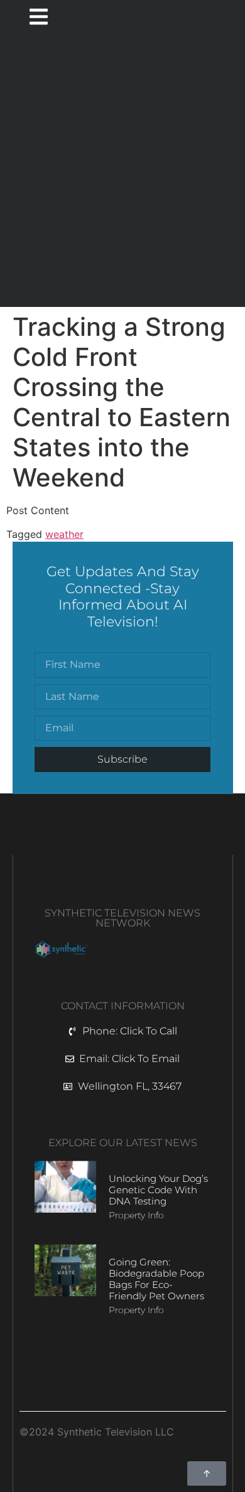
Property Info (136, 1215)
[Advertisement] (122, 172)
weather (64, 534)
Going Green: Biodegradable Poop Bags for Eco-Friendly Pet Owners (156, 1279)
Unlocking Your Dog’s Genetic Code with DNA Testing (158, 1190)
